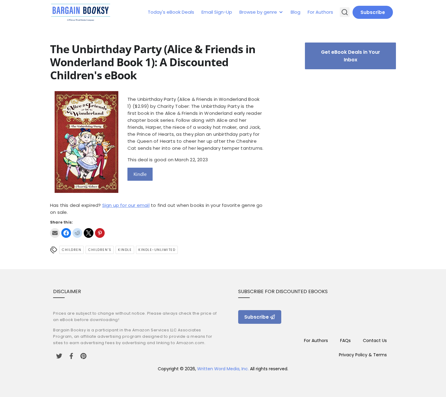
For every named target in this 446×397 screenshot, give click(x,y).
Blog (295, 12)
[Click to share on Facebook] (66, 233)
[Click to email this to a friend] (55, 233)
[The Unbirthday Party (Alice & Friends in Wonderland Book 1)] (86, 191)
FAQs (345, 340)
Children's (99, 249)
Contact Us (375, 340)
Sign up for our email (126, 205)
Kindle (140, 174)
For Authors (320, 12)
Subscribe (372, 12)
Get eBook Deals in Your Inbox (350, 56)
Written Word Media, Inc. (223, 369)
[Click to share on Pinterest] (100, 233)
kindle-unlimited (156, 249)
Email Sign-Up (216, 12)
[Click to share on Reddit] (77, 233)
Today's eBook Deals (171, 12)
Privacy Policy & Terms (363, 355)
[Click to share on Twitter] (88, 233)
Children (71, 249)
